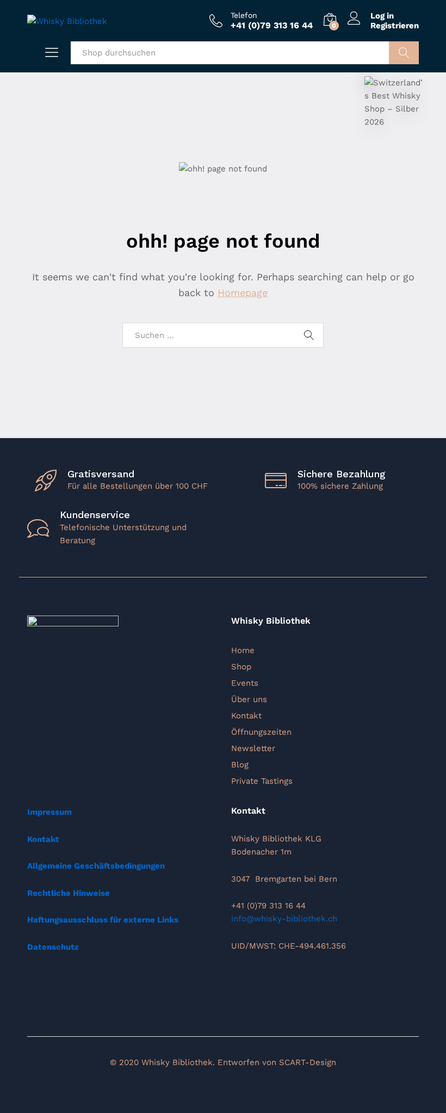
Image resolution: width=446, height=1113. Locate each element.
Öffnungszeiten (261, 732)
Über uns (249, 699)
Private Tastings (262, 781)
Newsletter (253, 748)
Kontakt (246, 716)
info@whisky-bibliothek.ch (284, 919)
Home (243, 650)
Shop (241, 667)
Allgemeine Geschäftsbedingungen (96, 866)
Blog (240, 765)
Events (244, 683)
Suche (404, 52)
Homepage (243, 292)
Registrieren (394, 25)
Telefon (244, 15)
